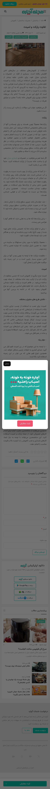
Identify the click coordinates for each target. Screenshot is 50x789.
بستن (7, 363)
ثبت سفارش (25, 423)
